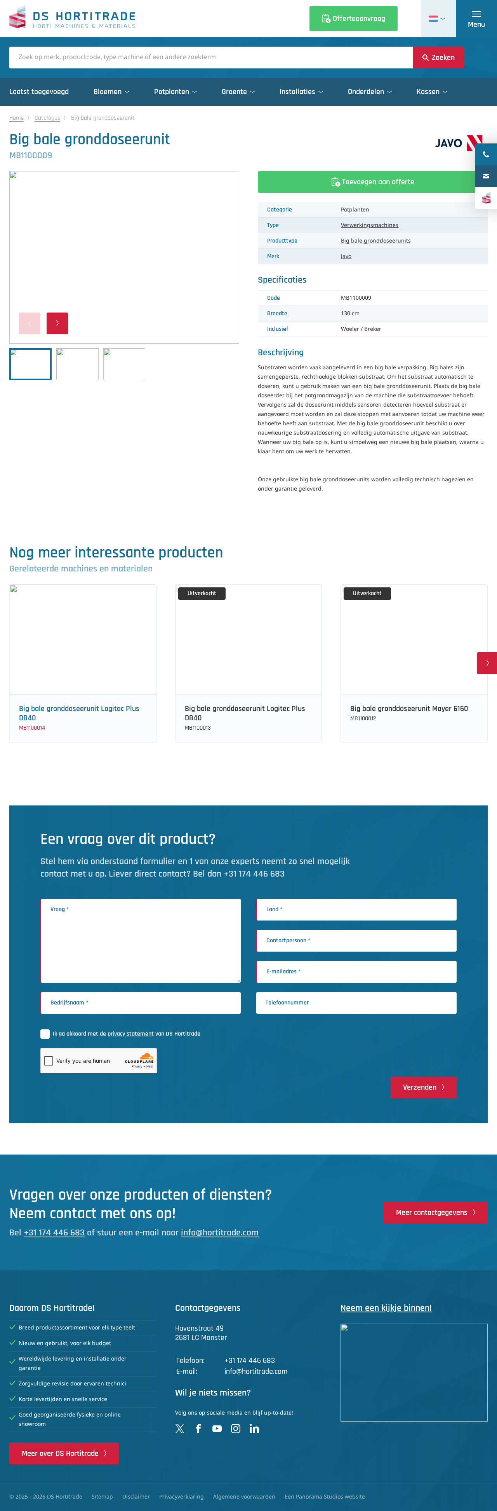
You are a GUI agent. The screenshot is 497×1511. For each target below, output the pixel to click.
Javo (346, 256)
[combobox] (211, 57)
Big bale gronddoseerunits (376, 241)
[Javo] (459, 143)
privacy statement (131, 1034)
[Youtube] (217, 1428)
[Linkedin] (254, 1428)
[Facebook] (198, 1428)
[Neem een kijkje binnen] (414, 1373)
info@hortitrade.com (220, 1232)
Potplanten (355, 210)
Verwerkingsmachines (369, 225)
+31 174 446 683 (54, 1232)
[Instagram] (235, 1428)
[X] (179, 1428)
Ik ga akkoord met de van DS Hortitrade (126, 1034)
